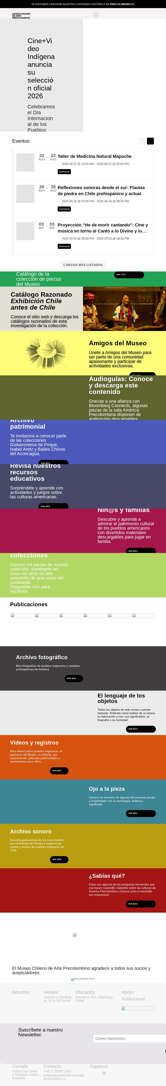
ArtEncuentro (71, 637)
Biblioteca (117, 637)
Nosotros (21, 992)
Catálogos (44, 637)
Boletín (91, 637)
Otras (138, 637)
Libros (17, 637)
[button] (96, 15)
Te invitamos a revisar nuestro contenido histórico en (83, 4)
